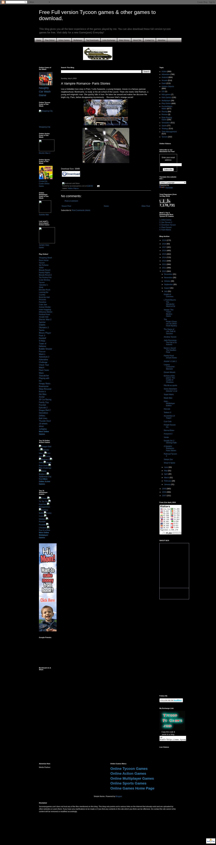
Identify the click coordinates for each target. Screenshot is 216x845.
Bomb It (42, 391)
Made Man (168, 398)
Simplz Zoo (168, 459)
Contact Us (149, 40)
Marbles (42, 519)
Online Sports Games (128, 783)
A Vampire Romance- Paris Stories (170, 448)
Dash (164, 83)
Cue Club (167, 421)
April (166, 474)
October (167, 281)
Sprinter (42, 322)
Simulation (166, 123)
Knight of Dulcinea (168, 295)
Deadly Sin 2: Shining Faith (170, 442)
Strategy (165, 129)
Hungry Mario (44, 383)
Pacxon (42, 351)
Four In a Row (44, 530)
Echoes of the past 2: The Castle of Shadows (169, 379)
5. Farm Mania (165, 230)
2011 (164, 268)
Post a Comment (71, 201)
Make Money (124, 40)
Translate (169, 188)
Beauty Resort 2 (45, 275)
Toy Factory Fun (45, 277)
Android (165, 77)
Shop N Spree (169, 463)
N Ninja (42, 341)
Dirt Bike (42, 394)
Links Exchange (108, 40)
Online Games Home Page (132, 788)
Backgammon (44, 507)
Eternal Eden (169, 430)
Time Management (169, 132)
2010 (164, 271)
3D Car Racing (45, 399)
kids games (166, 95)
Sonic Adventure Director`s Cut (170, 390)
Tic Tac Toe (43, 501)
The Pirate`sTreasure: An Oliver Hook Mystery (170, 322)
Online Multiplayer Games (132, 778)
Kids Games (166, 97)
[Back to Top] (210, 841)
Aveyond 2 (168, 434)
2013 (164, 261)
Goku (41, 463)
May (166, 471)
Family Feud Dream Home (170, 357)
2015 (164, 254)
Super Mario (169, 394)
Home (38, 40)
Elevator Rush (44, 290)
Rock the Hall (44, 297)
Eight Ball (43, 504)
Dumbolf (42, 338)
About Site (137, 40)
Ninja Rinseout (45, 389)
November (168, 278)
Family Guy (44, 402)
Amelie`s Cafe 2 (170, 361)
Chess (44, 498)
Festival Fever (44, 314)
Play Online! (50, 40)
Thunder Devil (45, 421)
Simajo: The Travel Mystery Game (168, 313)
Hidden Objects (73, 188)
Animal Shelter (45, 307)
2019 (164, 240)
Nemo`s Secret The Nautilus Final (170, 350)
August (167, 288)
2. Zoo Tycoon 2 (165, 222)
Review (165, 114)
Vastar (166, 437)
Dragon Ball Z (45, 410)
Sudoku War (44, 215)
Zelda (48, 456)
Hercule (167, 409)
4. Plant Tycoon (165, 227)
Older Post (146, 206)
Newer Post (66, 206)
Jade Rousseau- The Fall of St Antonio (170, 342)
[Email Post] (98, 186)
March (167, 478)
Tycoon (164, 137)
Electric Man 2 (44, 153)
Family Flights (44, 273)
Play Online (166, 103)
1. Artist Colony (165, 220)
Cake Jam (43, 305)
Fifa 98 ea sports (170, 385)
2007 (164, 496)
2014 (164, 257)
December (168, 274)
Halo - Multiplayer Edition (169, 403)
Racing (164, 112)
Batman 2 (45, 459)
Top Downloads (92, 40)
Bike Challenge (45, 468)
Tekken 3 (167, 412)
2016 (164, 251)
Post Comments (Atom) (81, 210)
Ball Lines (43, 418)
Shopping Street (45, 258)
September (168, 284)
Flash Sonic (44, 370)
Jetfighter (43, 429)
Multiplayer (77, 40)
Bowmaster (43, 386)
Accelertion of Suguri (169, 417)
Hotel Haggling (45, 310)
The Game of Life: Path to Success (169, 331)
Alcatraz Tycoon (170, 337)
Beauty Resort (44, 270)
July (166, 291)
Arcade (164, 80)
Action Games (64, 40)
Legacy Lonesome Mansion (169, 367)
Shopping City (44, 127)
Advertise (161, 40)
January (167, 484)
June (166, 467)
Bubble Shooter (45, 349)
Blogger (119, 796)
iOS (163, 91)
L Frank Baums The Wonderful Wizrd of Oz (170, 303)
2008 (164, 492)
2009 (164, 489)
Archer (42, 397)
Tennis (42, 330)
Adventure (166, 74)
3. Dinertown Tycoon (167, 225)
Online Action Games (128, 773)
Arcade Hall (43, 317)
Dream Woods (169, 372)
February (168, 481)
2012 (164, 264)
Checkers (43, 528)
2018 (164, 244)
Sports (164, 126)
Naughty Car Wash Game (45, 91)
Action (164, 71)
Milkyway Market (45, 312)
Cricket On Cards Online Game (44, 183)
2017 (164, 247)
